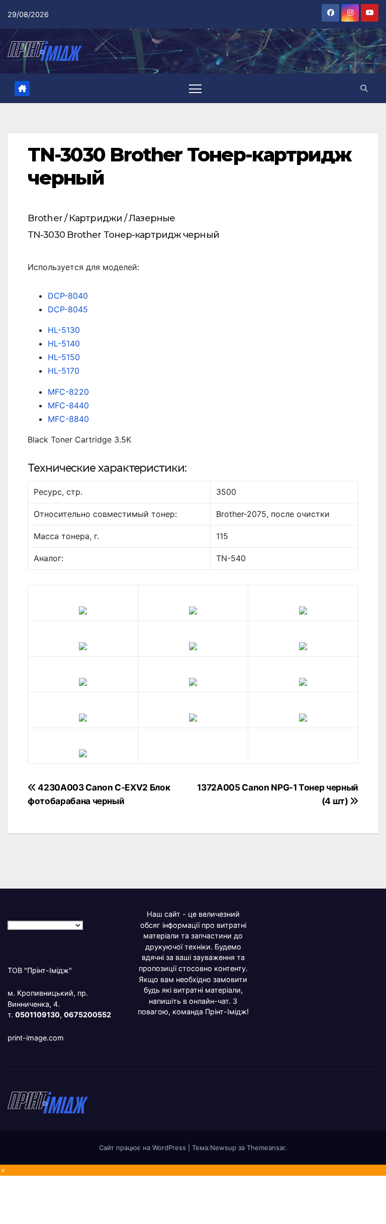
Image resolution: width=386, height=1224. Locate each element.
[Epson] (303, 609)
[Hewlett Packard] (83, 645)
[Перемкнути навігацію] (195, 88)
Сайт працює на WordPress (143, 1148)
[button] (363, 88)
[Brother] (83, 609)
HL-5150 (64, 357)
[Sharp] (193, 717)
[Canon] (193, 609)
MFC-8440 (68, 405)
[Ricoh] (303, 717)
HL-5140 (64, 343)
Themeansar (266, 1148)
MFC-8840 (68, 419)
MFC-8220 (68, 392)
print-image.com (36, 1037)
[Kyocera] (83, 717)
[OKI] (303, 645)
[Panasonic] (83, 681)
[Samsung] (193, 681)
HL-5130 (64, 330)
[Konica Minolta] (83, 752)
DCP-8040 (68, 296)
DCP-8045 (68, 309)
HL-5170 (63, 371)
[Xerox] (303, 681)
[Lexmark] (193, 645)
